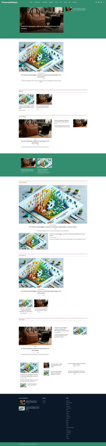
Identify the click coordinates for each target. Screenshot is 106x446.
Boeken (56, 2)
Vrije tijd (67, 434)
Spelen (67, 422)
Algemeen (68, 400)
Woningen (74, 2)
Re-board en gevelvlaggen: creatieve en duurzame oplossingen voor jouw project (41, 76)
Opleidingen (44, 2)
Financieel (51, 2)
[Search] (103, 2)
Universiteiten (37, 2)
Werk (70, 2)
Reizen (65, 2)
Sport (67, 423)
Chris (44, 78)
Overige (67, 418)
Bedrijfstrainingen (69, 402)
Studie (31, 2)
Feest (61, 2)
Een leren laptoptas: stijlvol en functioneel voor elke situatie (40, 27)
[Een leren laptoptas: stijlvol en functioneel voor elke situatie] (41, 20)
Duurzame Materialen (22, 110)
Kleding (35, 139)
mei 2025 (44, 402)
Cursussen (68, 406)
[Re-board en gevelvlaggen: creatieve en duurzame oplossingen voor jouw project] (41, 57)
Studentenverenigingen (70, 427)
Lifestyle (67, 415)
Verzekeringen (68, 432)
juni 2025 (44, 400)
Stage (67, 425)
